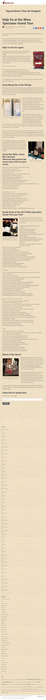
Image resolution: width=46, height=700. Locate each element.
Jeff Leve (9, 684)
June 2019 (3, 499)
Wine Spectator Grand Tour (22, 33)
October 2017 (4, 569)
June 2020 (3, 464)
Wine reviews (4, 666)
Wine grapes (3, 653)
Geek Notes (3, 620)
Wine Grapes (34, 691)
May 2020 (3, 467)
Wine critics (18, 26)
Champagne (3, 612)
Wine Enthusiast (28, 691)
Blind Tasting (3, 603)
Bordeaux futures (8, 679)
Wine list (3, 660)
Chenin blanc (14, 682)
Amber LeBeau (7, 26)
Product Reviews (4, 634)
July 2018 (3, 537)
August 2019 (3, 492)
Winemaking (3, 671)
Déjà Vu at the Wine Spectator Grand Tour (17, 21)
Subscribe (6, 403)
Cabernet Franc (21, 679)
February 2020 (4, 478)
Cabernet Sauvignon (33, 679)
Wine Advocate (21, 691)
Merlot (28, 684)
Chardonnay (7, 682)
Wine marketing (4, 662)
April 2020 (3, 471)
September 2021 (4, 429)
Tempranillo (39, 689)
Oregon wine (3, 631)
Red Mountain (33, 687)
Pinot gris (22, 687)
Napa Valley (3, 627)
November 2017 (4, 565)
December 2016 (4, 579)
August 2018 (3, 534)
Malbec (17, 684)
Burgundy (3, 610)
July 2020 (3, 460)
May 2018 (3, 544)
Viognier (42, 689)
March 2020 (3, 474)
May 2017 (3, 572)
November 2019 (4, 488)
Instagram (34, 682)
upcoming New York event (32, 365)
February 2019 (4, 513)
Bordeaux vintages (14, 679)
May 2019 (3, 502)
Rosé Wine (41, 687)
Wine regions (4, 664)
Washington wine (4, 645)
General (2, 623)
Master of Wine (22, 684)
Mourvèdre (33, 684)
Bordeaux (3, 607)
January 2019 (4, 516)
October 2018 (4, 527)
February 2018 (4, 555)
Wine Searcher (39, 691)
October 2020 (4, 450)
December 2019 (4, 485)
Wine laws (3, 658)
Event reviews (13, 26)
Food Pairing (3, 618)
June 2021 (3, 436)
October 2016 (4, 586)
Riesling (37, 687)
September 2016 (4, 590)
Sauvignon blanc (4, 689)
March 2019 (3, 509)
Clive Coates (18, 682)
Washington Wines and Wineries (12, 691)
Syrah (35, 689)
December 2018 (4, 520)
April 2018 (3, 548)
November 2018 (4, 523)
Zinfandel (7, 692)
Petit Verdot (17, 687)
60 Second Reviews (5, 599)
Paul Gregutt (12, 687)
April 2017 (3, 576)
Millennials (3, 625)
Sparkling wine (11, 689)
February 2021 (4, 443)
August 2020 (3, 457)
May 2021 (3, 439)
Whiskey (3, 647)
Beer (2, 601)
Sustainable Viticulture (27, 689)
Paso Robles (7, 687)
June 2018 (3, 541)
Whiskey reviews (4, 649)
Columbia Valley (22, 682)
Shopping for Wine (5, 638)
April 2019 (3, 506)
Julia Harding (13, 684)
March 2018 (3, 551)
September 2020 (4, 453)
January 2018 (4, 558)
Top (23, 421)
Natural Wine (3, 629)
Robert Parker (4, 636)
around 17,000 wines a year (12, 71)
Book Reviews (4, 605)
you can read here (12, 40)
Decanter (27, 682)
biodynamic (3, 679)
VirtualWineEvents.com (6, 642)
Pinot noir (27, 687)
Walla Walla (3, 691)
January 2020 (4, 481)
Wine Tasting (23, 26)
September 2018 (4, 530)
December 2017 (4, 562)
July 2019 (3, 495)
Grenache (30, 682)
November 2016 (4, 583)
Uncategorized (4, 640)
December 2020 (4, 446)
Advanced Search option (25, 72)
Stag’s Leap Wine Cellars (17, 689)
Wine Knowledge (4, 656)
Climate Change (4, 614)
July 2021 (3, 432)
